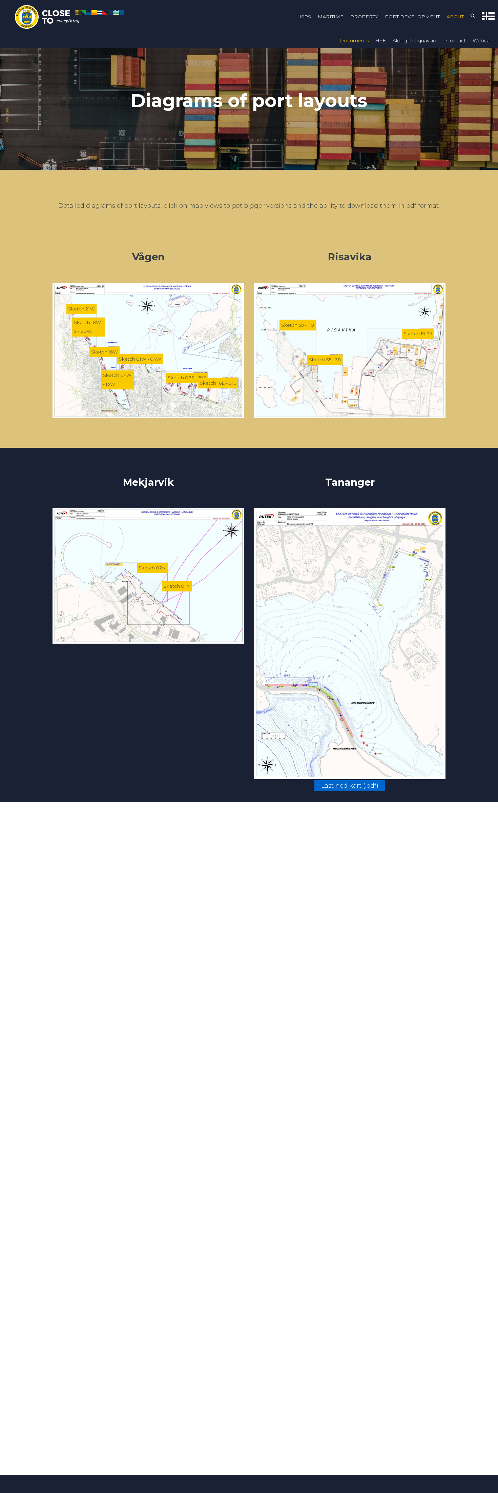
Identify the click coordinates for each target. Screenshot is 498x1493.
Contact (456, 41)
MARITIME (331, 17)
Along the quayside (416, 41)
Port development (412, 17)
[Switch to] (488, 17)
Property (364, 17)
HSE (380, 41)
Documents (354, 41)
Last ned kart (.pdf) (349, 785)
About (455, 17)
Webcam (484, 41)
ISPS (305, 17)
